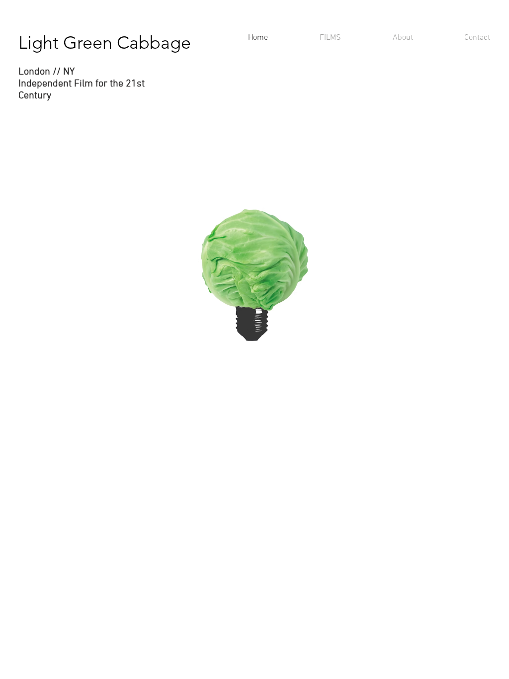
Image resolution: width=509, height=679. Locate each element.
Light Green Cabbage (104, 42)
